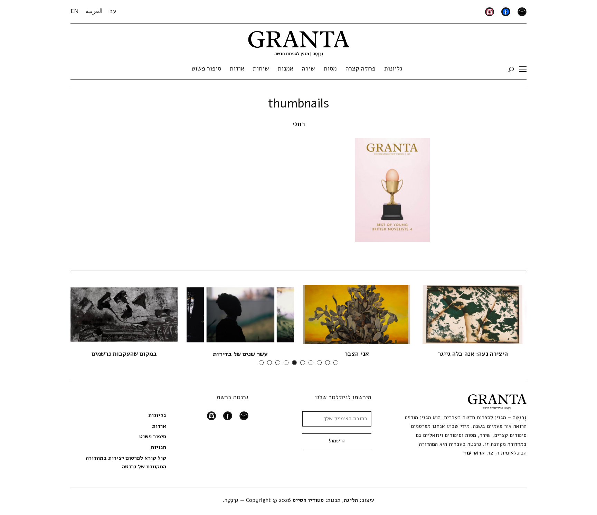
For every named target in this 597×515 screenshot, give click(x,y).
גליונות (393, 68)
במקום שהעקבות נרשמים (124, 353)
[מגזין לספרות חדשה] (299, 41)
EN (74, 11)
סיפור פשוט (206, 68)
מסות (330, 68)
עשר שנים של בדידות (240, 354)
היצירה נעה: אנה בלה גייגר (473, 353)
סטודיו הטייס (308, 500)
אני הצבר (356, 353)
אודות (237, 68)
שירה (308, 68)
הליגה (351, 500)
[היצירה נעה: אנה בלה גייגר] (473, 314)
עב (113, 11)
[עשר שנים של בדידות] (240, 314)
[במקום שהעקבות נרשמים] (124, 314)
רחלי (298, 124)
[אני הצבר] (356, 314)
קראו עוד (474, 453)
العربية (94, 11)
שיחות (261, 68)
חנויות (158, 447)
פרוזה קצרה (360, 68)
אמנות (285, 68)
